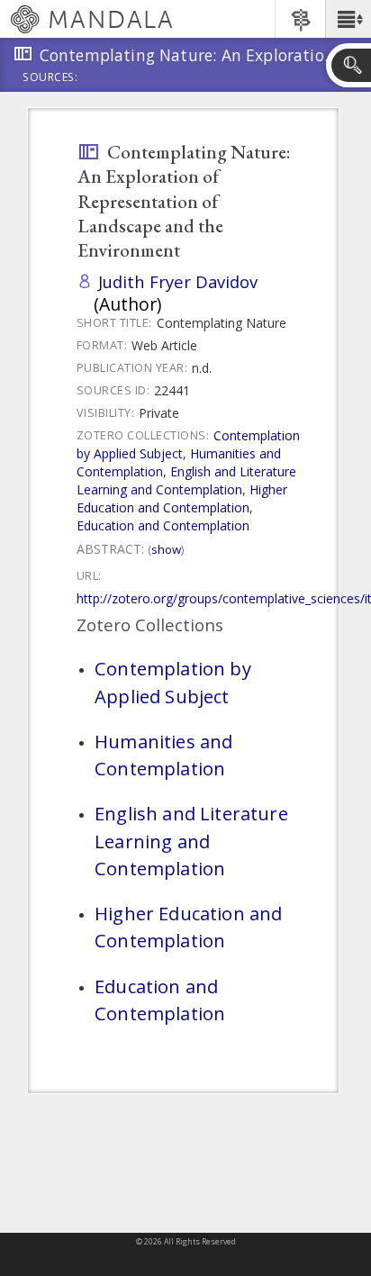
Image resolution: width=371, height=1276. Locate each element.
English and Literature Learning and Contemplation (186, 480)
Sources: (50, 78)
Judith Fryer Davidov (178, 281)
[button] (348, 19)
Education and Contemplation (163, 525)
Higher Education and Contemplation (182, 498)
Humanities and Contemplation (163, 754)
